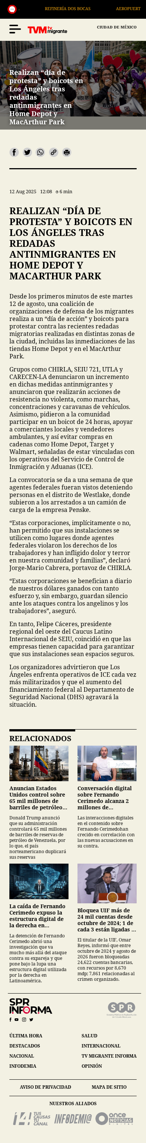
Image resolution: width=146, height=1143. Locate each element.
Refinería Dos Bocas (59, 8)
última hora (25, 1036)
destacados (24, 1046)
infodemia (22, 1066)
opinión (92, 1066)
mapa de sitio (109, 1087)
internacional (101, 1046)
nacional (21, 1056)
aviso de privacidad (45, 1087)
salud (89, 1036)
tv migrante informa (109, 1056)
